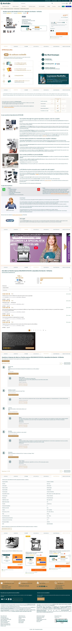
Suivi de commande (22, 619)
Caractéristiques (56, 46)
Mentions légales (39, 620)
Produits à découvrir (66, 46)
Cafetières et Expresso (16, 6)
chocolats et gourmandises (65, 610)
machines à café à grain (15, 611)
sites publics (39, 605)
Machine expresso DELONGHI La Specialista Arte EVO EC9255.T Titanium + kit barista (59, 551)
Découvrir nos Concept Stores (5, 623)
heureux (61, 582)
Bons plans (68, 6)
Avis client (36, 46)
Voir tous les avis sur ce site (20, 283)
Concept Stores (52, 605)
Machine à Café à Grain (6, 6)
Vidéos (25, 46)
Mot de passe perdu (22, 620)
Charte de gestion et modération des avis (8, 272)
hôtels (57, 604)
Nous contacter (21, 622)
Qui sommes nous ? (4, 617)
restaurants (60, 604)
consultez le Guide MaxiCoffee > (9, 107)
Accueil (2, 8)
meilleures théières (56, 607)
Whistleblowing (39, 618)
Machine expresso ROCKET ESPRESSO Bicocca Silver (12, 550)
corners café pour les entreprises (41, 611)
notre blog (2, 596)
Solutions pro (59, 0)
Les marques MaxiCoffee (5, 618)
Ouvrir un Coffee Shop (4, 622)
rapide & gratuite (27, 582)
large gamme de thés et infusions (41, 610)
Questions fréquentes (22, 617)
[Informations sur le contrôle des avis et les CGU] (24, 281)
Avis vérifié (69, 300)
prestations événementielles (5, 610)
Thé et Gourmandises (42, 6)
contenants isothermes (64, 607)
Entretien (49, 6)
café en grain (45, 608)
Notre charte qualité (4, 620)
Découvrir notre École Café (5, 621)
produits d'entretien (48, 180)
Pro (63, 6)
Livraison (20, 618)
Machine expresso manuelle (24, 8)
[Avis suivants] (46, 330)
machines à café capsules (23, 611)
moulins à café (29, 611)
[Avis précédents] (27, 330)
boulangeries (69, 604)
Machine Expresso (17, 8)
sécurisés (44, 582)
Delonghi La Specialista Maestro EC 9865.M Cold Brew (59, 193)
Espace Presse (57, 617)
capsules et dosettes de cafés (57, 608)
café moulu (50, 608)
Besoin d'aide (48, 0)
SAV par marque (21, 621)
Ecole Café (21, 609)
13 (43, 330)
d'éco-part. (66, 17)
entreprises (54, 604)
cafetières (44, 607)
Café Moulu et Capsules (32, 6)
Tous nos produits (54, 0)
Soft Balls (37, 174)
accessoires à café (39, 607)
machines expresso (68, 606)
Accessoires (54, 6)
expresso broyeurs (48, 607)
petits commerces (64, 604)
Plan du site (38, 621)
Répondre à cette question (13, 373)
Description (16, 46)
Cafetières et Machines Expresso (8, 8)
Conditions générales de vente (41, 619)
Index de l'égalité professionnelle (6, 619)
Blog (63, 0)
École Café (66, 0)
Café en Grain (23, 6)
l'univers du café (9, 582)
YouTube (30, 595)
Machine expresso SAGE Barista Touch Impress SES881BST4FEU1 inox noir (34, 553)
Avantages (6, 46)
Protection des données (40, 617)
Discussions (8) (46, 46)
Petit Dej (59, 6)
